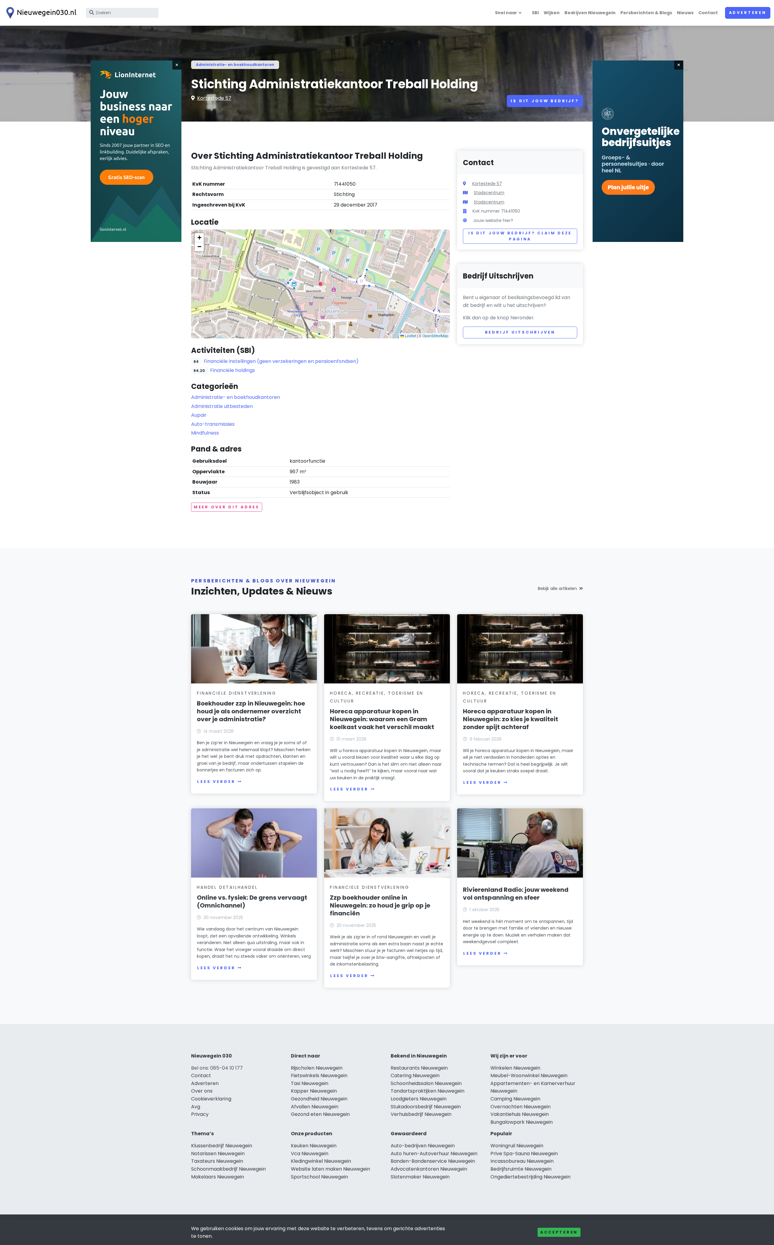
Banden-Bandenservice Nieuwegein (433, 1161)
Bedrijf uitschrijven (520, 332)
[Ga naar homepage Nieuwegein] (40, 13)
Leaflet (410, 335)
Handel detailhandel (227, 887)
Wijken (552, 13)
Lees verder (216, 781)
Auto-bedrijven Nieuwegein (423, 1145)
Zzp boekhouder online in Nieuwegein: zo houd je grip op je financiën (380, 905)
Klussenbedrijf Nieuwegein (221, 1145)
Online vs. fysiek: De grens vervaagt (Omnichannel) (252, 901)
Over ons (202, 1090)
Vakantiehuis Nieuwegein (519, 1114)
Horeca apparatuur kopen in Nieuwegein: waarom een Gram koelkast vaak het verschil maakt (382, 719)
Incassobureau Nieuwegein (522, 1161)
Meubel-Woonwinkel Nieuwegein (528, 1075)
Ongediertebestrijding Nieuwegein (530, 1176)
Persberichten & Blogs (646, 13)
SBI (535, 13)
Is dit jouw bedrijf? (545, 100)
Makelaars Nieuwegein (217, 1176)
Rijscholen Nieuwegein (317, 1067)
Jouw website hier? (493, 220)
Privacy (200, 1114)
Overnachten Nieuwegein (520, 1106)
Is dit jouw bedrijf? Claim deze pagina (520, 236)
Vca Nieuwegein (309, 1153)
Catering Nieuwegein (415, 1075)
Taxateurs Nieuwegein (217, 1161)
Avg (195, 1106)
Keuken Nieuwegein (314, 1145)
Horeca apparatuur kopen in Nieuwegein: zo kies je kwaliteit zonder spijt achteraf (510, 719)
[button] (320, 284)
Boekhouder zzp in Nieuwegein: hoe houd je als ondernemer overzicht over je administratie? (251, 711)
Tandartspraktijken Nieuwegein (427, 1090)
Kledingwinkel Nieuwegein (321, 1161)
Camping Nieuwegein (515, 1098)
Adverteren (747, 12)
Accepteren (559, 1232)
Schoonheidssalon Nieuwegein (426, 1083)
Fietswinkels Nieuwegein (319, 1075)
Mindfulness (205, 432)
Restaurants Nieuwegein (419, 1067)
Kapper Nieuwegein (314, 1090)
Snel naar (506, 13)
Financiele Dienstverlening (236, 693)
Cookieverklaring (211, 1098)
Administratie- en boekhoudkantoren (235, 64)
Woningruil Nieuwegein (516, 1145)
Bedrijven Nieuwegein (590, 13)
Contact (708, 13)
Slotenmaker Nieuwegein (420, 1176)
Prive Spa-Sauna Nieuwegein (524, 1153)
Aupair (199, 415)
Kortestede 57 (214, 98)
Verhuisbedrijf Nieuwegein (421, 1114)
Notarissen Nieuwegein (218, 1153)
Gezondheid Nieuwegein (319, 1098)
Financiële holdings (232, 370)
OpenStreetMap (435, 335)
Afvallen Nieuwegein (314, 1106)
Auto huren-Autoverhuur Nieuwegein (434, 1153)
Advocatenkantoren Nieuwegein (429, 1168)
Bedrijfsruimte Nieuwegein (520, 1168)
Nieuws (685, 13)
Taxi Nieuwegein (309, 1083)
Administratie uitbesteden (222, 406)
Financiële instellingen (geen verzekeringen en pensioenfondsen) (281, 361)
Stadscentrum (489, 193)
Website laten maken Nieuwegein (330, 1168)
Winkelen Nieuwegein (515, 1067)
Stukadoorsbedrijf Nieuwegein (426, 1106)
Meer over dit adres (226, 507)
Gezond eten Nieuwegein (320, 1114)
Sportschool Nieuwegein (319, 1176)
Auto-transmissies (213, 424)
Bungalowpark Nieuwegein (521, 1122)
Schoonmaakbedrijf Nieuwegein (228, 1168)
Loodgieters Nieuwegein (419, 1098)
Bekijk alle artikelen (557, 588)
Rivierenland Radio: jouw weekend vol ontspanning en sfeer (515, 893)
